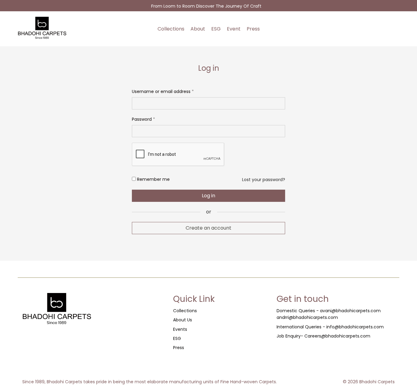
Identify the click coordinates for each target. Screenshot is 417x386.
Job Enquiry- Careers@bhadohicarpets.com (323, 336)
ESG (216, 28)
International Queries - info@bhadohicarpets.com (330, 327)
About (197, 28)
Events (180, 329)
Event (234, 28)
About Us (182, 320)
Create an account (208, 227)
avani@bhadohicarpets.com (350, 311)
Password (143, 118)
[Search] (380, 28)
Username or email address (163, 91)
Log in (208, 195)
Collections (171, 28)
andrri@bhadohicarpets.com (307, 317)
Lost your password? (263, 180)
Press (253, 28)
